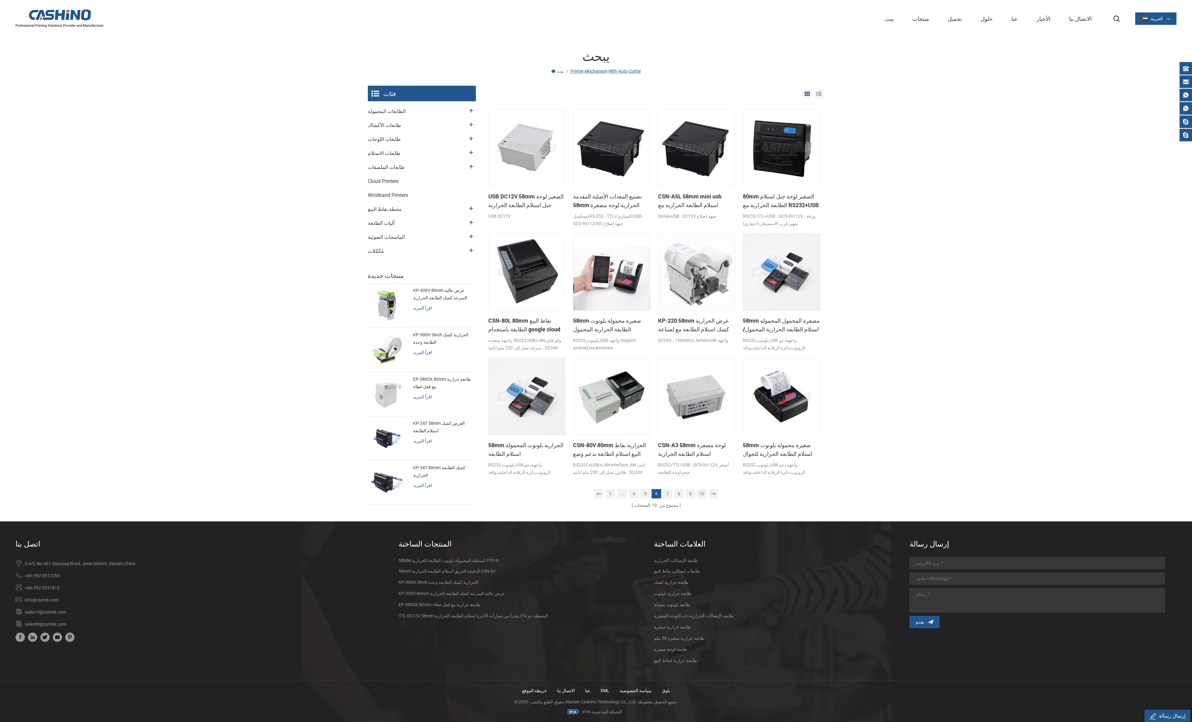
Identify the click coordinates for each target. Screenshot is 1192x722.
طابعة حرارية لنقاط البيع (675, 660)
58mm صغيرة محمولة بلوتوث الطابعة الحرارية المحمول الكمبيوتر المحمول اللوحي (607, 325)
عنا (1014, 18)
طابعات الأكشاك (384, 125)
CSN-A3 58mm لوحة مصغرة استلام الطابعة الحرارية (692, 449)
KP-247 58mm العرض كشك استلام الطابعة (439, 427)
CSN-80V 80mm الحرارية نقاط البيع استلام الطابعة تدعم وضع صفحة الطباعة (609, 449)
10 (701, 493)
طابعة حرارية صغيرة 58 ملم (679, 638)
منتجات (920, 18)
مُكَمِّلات (376, 251)
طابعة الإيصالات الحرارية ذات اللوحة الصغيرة (694, 615)
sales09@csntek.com (45, 624)
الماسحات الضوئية (386, 237)
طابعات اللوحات (384, 139)
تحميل (955, 18)
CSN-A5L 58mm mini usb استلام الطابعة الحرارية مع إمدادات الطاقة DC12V (689, 201)
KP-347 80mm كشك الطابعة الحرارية (439, 471)
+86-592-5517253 (42, 575)
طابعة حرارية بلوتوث (672, 593)
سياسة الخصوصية (636, 690)
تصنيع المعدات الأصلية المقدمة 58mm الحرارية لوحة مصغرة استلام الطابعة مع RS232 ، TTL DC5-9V (608, 201)
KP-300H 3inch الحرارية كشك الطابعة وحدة (440, 338)
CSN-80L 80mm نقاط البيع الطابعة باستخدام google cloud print (524, 325)
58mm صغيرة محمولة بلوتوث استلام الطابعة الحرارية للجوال (777, 449)
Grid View (807, 94)
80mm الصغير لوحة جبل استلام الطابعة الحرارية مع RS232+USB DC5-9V (781, 201)
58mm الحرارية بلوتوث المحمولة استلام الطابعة (525, 449)
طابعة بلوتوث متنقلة (672, 604)
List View (819, 94)
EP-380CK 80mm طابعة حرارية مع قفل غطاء (442, 383)
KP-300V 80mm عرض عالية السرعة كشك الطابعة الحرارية (440, 294)
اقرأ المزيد (422, 308)
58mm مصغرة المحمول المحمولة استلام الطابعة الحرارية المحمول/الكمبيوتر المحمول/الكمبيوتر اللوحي (781, 325)
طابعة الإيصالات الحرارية (676, 560)
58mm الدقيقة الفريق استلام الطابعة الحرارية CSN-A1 (447, 571)
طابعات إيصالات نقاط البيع (677, 571)
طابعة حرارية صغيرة (672, 626)
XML (604, 690)
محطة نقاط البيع (385, 209)
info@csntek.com (42, 599)
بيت (889, 18)
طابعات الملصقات (386, 167)
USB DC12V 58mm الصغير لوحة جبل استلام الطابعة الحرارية (526, 201)
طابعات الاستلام (384, 153)
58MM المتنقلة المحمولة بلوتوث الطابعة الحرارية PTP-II (449, 560)
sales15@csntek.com (45, 612)
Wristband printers (388, 195)
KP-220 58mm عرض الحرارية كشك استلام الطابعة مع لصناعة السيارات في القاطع (693, 325)
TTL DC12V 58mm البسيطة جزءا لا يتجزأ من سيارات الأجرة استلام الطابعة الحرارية (473, 615)
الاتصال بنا (1080, 18)
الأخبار (1043, 18)
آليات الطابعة (381, 223)
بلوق (666, 690)
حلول (987, 18)
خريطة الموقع (534, 690)
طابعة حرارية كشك (671, 582)
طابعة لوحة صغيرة (670, 649)
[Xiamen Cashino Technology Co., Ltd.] (60, 18)
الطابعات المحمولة (387, 111)
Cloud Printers (383, 181)
